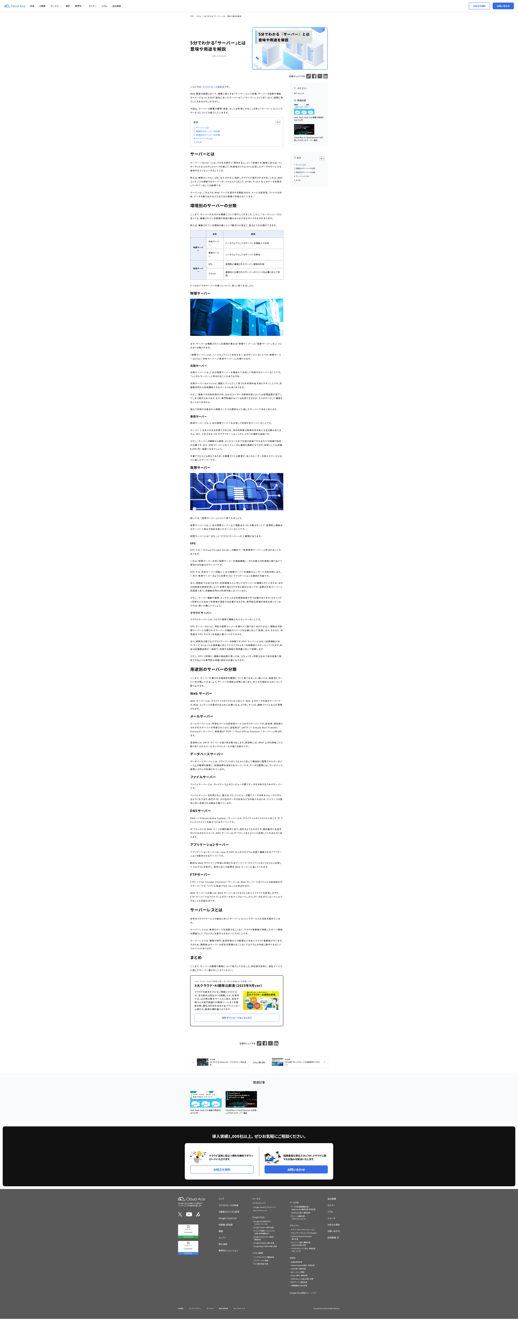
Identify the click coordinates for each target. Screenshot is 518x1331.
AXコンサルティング (260, 1210)
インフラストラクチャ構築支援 (263, 1257)
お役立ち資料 (333, 1224)
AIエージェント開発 (297, 1272)
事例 (68, 6)
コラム (104, 6)
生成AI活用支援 (296, 1262)
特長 (32, 6)
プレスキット (210, 1308)
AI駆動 (42, 6)
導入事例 (223, 1244)
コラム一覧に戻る (259, 1062)
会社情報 (116, 6)
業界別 (78, 6)
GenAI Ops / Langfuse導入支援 (302, 1279)
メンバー (223, 1237)
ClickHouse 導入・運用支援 (300, 1213)
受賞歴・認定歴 (226, 1224)
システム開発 (257, 1253)
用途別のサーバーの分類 (208, 135)
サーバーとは (202, 128)
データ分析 (294, 1202)
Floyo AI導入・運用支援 (299, 1275)
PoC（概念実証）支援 (260, 1264)
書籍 (221, 1231)
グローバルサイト (238, 1308)
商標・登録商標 (223, 1308)
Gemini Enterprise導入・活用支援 (302, 1265)
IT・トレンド (299, 93)
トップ (221, 1198)
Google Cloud (258, 1217)
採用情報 (331, 1237)
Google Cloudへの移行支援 (263, 1227)
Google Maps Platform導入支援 (265, 1246)
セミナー (93, 6)
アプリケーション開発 (260, 1260)
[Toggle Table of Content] (277, 122)
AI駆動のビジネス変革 (229, 1211)
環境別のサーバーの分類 (208, 131)
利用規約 (180, 1308)
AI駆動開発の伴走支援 (299, 1285)
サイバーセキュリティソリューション (303, 1229)
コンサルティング (259, 1203)
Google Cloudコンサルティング (264, 1207)
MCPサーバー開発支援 (299, 1282)
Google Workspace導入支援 (263, 1243)
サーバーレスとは (204, 138)
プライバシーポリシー (195, 1308)
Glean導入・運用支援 (298, 1268)
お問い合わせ (333, 1231)
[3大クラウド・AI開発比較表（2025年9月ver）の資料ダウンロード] (236, 1001)
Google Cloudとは (228, 1218)
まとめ (199, 142)
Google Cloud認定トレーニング (303, 1292)
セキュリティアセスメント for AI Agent (304, 1233)
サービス (54, 6)
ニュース (331, 1218)
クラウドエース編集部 (214, 86)
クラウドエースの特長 (228, 1205)
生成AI (292, 1257)
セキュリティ (294, 1225)
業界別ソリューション (228, 1250)
